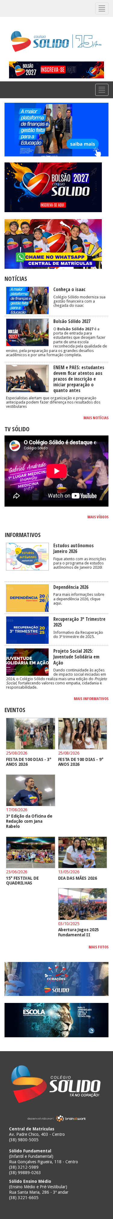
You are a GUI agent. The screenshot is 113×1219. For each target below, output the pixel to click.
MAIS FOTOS (98, 947)
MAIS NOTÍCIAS (95, 417)
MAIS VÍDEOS (97, 517)
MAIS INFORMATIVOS (91, 698)
